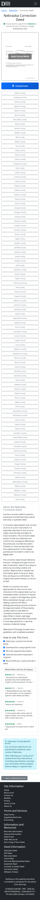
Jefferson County (20, 301)
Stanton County (20, 459)
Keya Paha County (20, 318)
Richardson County (20, 415)
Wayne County (20, 486)
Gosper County (20, 252)
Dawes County (20, 190)
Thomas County (20, 468)
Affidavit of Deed (11, 872)
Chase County (20, 155)
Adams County (20, 93)
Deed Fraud (9, 837)
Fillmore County (20, 221)
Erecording (8, 820)
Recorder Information (13, 831)
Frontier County (20, 230)
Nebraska (13, 10)
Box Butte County (20, 120)
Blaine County (20, 111)
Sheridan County (20, 446)
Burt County (20, 137)
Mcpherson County (20, 354)
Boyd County (20, 124)
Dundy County (20, 217)
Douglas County (20, 212)
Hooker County (20, 292)
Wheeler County (20, 495)
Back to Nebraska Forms (15, 778)
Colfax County (20, 172)
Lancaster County (20, 331)
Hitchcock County (20, 283)
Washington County (20, 482)
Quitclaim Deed (10, 850)
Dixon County (20, 203)
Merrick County (20, 358)
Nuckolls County (20, 376)
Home (6, 790)
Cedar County (20, 150)
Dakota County (20, 186)
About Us (8, 806)
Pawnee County (20, 384)
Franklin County (20, 225)
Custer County (20, 181)
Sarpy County (20, 429)
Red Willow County (20, 411)
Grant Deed (9, 858)
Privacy (7, 801)
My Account (9, 793)
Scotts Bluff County (20, 437)
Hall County (20, 265)
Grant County (20, 256)
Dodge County (20, 208)
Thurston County (20, 473)
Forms (4, 10)
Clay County (20, 168)
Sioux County (20, 455)
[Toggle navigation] (35, 3)
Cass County (20, 146)
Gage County (20, 239)
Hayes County (20, 278)
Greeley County (20, 261)
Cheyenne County (20, 164)
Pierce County (20, 398)
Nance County (20, 367)
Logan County (20, 340)
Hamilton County (20, 270)
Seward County (20, 442)
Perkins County (20, 389)
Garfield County (20, 248)
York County (20, 499)
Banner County (20, 106)
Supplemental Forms (12, 817)
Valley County (20, 477)
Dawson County (20, 195)
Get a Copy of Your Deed (14, 842)
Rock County (20, 420)
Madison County (20, 349)
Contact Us (8, 795)
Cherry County (20, 159)
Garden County (20, 243)
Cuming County (20, 177)
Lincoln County (20, 336)
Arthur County (20, 102)
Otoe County (20, 380)
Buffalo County (20, 133)
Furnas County (20, 234)
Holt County (20, 287)
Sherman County (20, 451)
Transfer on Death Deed (14, 866)
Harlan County (20, 274)
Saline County (20, 424)
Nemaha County (20, 371)
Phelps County (20, 393)
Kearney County (20, 309)
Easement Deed (10, 864)
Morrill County (20, 362)
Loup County (20, 345)
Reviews (7, 798)
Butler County (20, 142)
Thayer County (20, 464)
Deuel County (20, 199)
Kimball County (20, 323)
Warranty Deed (10, 856)
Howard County (20, 296)
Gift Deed (8, 853)
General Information (12, 834)
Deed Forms (9, 814)
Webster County (20, 490)
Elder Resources (11, 839)
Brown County (20, 128)
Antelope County (20, 97)
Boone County (20, 115)
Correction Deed (11, 869)
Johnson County (20, 305)
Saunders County (20, 433)
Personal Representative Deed (16, 861)
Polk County (20, 407)
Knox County (20, 327)
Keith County (20, 314)
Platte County (20, 402)
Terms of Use (9, 803)
